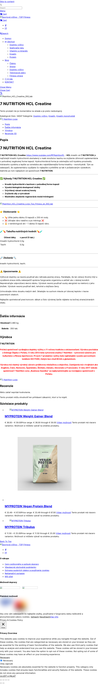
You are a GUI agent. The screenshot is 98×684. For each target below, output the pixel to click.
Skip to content (7, 1)
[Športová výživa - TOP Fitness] (15, 17)
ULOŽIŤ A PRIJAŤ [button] (8, 676)
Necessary (8, 660)
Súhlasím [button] (35, 617)
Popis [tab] (7, 124)
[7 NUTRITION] (9, 119)
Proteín (13, 57)
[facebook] (6, 25)
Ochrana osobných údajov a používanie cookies (27, 570)
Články (13, 63)
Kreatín (13, 54)
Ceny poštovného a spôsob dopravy (22, 564)
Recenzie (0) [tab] (11, 133)
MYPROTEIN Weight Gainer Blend (29, 416)
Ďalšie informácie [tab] (13, 127)
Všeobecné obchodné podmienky (20, 567)
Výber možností (64, 422)
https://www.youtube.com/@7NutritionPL (45, 155)
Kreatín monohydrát (65, 116)
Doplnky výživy (17, 45)
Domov (8, 38)
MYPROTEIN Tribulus (20, 527)
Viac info (54, 617)
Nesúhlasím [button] (45, 617)
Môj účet (9, 576)
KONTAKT (9, 82)
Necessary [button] (5, 657)
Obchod (11, 41)
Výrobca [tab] (8, 130)
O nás (10, 79)
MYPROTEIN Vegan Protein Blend (28, 506)
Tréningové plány (18, 73)
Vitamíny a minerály (19, 51)
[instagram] (6, 28)
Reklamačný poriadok (15, 573)
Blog (7, 60)
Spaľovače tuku (17, 48)
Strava (12, 66)
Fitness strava (16, 76)
